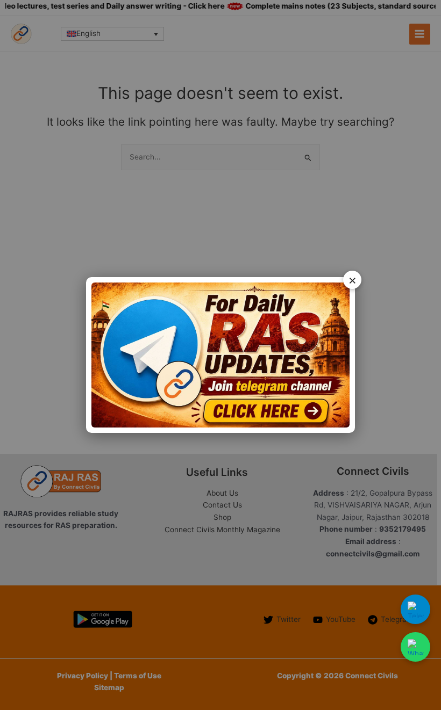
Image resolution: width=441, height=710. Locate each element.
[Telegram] (415, 609)
